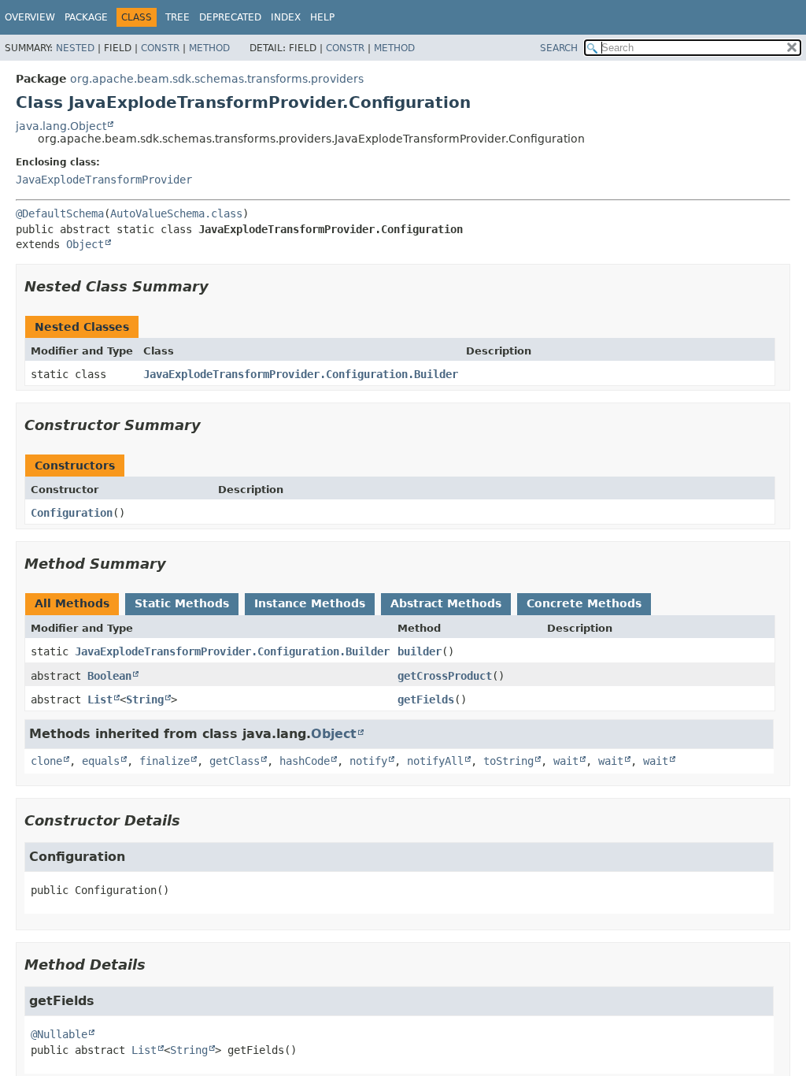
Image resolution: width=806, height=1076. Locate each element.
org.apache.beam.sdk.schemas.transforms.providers (217, 78)
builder (419, 651)
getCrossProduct (444, 676)
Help (322, 17)
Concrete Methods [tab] (584, 603)
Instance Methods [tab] (309, 603)
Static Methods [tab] (182, 603)
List (100, 699)
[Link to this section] (219, 286)
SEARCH (559, 48)
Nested (75, 48)
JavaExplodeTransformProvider (104, 179)
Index (286, 17)
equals (101, 761)
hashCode (304, 761)
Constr (160, 48)
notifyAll (435, 761)
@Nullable (59, 1034)
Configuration (72, 512)
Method (209, 48)
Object (85, 244)
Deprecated (230, 17)
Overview (30, 17)
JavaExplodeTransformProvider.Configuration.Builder (300, 374)
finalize (164, 761)
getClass (234, 761)
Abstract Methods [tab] (445, 603)
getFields (425, 699)
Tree (177, 17)
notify (368, 761)
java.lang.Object (61, 126)
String (145, 699)
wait (566, 761)
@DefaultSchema (60, 213)
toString (508, 761)
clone (46, 761)
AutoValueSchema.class (176, 213)
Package (86, 17)
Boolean (109, 676)
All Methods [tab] (72, 603)
